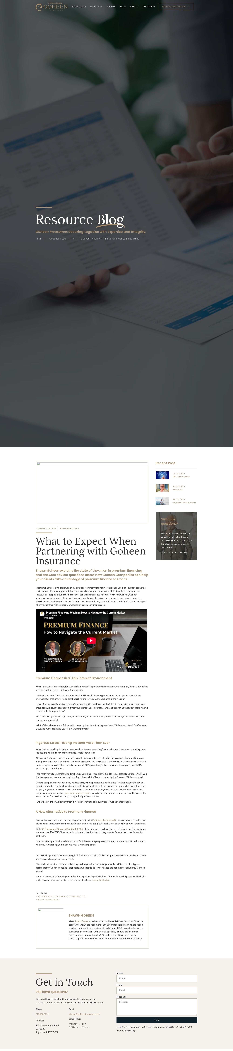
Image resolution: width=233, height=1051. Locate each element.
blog (132, 7)
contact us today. (101, 880)
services (94, 7)
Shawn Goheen (82, 921)
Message (121, 996)
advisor (111, 7)
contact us (149, 7)
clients (122, 7)
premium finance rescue (77, 793)
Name (119, 973)
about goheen (79, 7)
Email (119, 985)
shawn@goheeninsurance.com (84, 1014)
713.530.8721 (42, 1014)
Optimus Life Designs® (104, 820)
